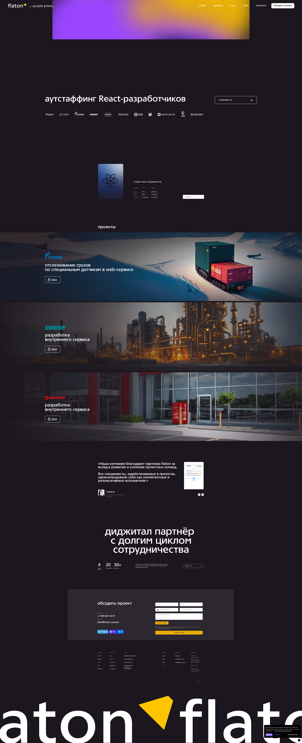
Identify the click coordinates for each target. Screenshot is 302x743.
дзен (163, 662)
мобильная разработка (130, 656)
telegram (177, 656)
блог (98, 665)
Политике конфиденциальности (283, 731)
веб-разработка (128, 659)
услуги (99, 656)
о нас (98, 662)
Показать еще (194, 666)
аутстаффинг (127, 668)
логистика (112, 662)
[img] (202, 494)
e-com (111, 659)
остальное (112, 668)
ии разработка (128, 662)
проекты (99, 659)
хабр (163, 656)
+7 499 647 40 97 (179, 659)
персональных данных (164, 628)
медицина (112, 665)
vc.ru (163, 659)
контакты (99, 668)
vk (162, 665)
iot (110, 656)
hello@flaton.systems (180, 662)
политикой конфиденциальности (175, 627)
